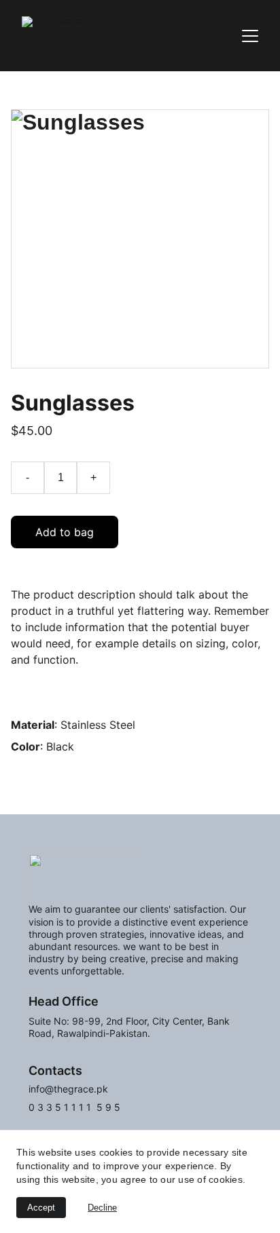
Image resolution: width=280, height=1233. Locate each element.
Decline (102, 1207)
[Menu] (250, 36)
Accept (41, 1207)
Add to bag (64, 532)
